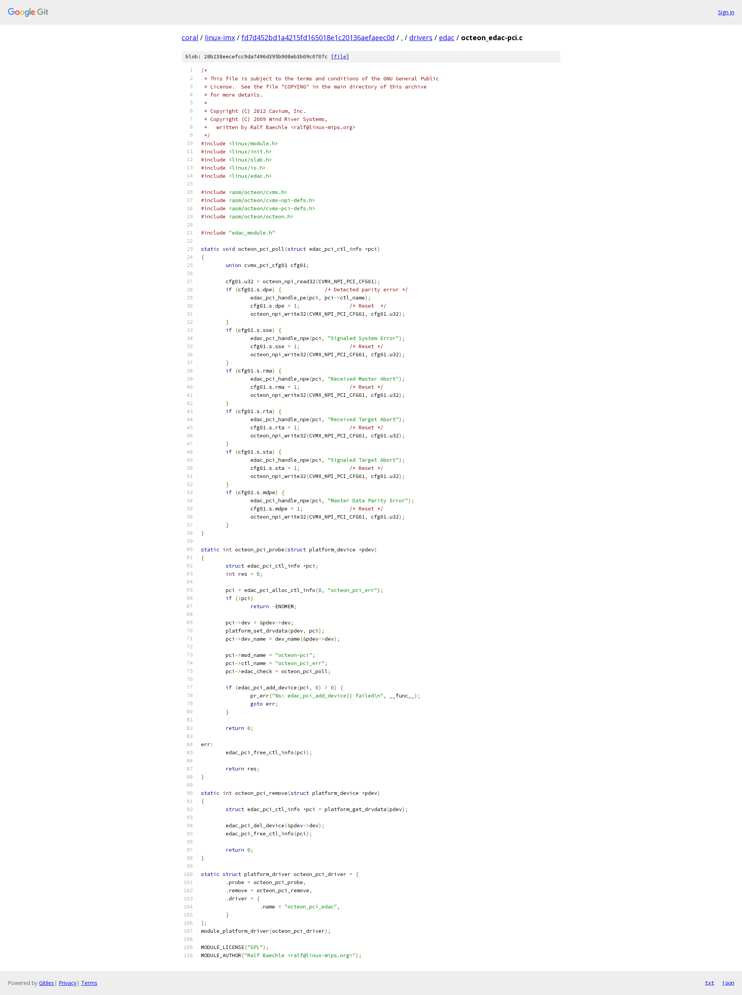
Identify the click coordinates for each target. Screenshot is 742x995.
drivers (420, 37)
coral (190, 37)
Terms (89, 982)
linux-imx (220, 37)
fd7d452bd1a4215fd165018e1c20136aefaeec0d (318, 37)
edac (446, 37)
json (728, 982)
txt (709, 982)
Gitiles (46, 982)
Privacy (68, 982)
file (340, 56)
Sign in (726, 12)
